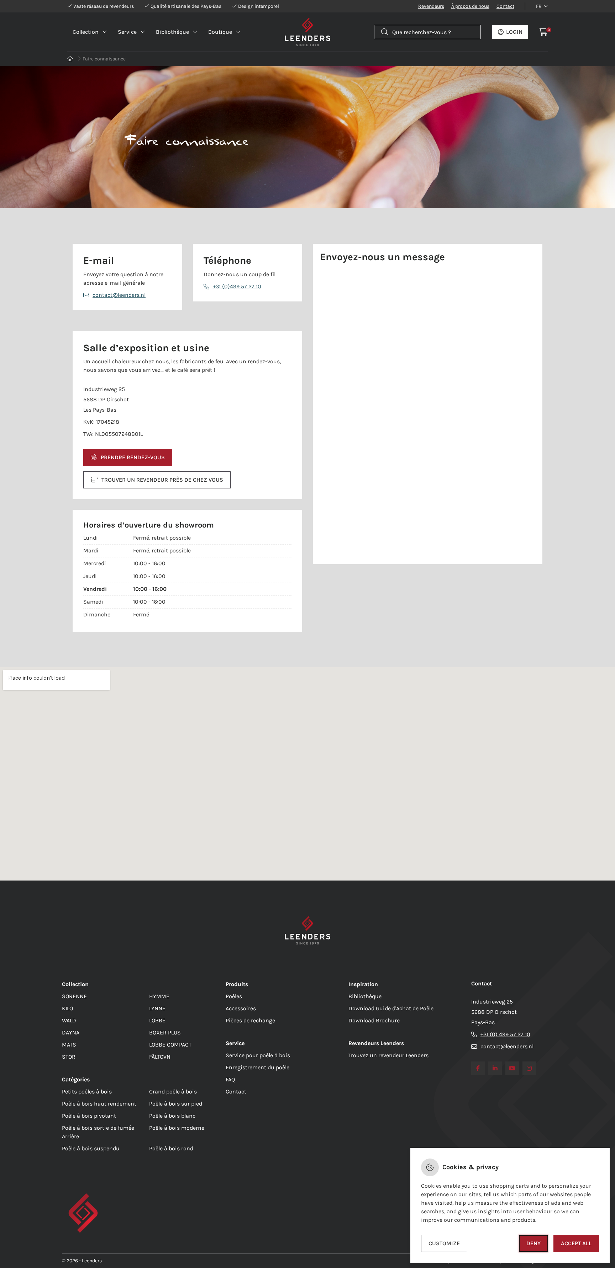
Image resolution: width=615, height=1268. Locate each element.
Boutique (220, 31)
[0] (543, 32)
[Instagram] (529, 1068)
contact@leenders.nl (119, 294)
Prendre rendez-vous (133, 457)
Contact (505, 6)
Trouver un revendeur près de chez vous (162, 479)
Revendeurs (431, 6)
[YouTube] (512, 1068)
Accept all (576, 1243)
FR (539, 6)
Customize (444, 1243)
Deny (533, 1243)
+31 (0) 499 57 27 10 (505, 1034)
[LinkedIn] (495, 1068)
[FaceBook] (478, 1068)
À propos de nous (470, 6)
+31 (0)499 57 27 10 (237, 286)
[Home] (70, 59)
